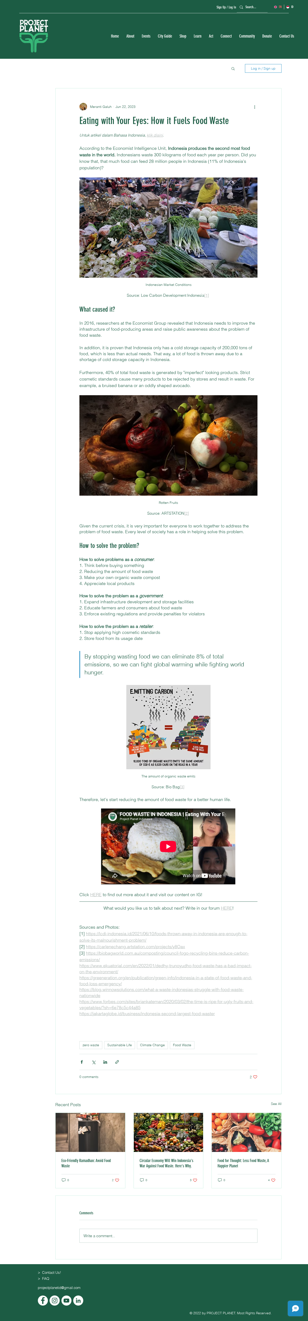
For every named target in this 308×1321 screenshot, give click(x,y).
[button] (130, 36)
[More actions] (254, 107)
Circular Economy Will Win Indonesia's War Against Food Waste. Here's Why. (166, 1163)
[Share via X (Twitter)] (93, 1062)
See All (276, 1104)
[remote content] (168, 846)
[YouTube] (66, 1300)
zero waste (91, 1045)
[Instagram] (55, 1300)
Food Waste (182, 1045)
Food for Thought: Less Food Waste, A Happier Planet (243, 1163)
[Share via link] (117, 1062)
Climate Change (152, 1045)
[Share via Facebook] (81, 1062)
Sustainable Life (119, 1045)
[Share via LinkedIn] (105, 1062)
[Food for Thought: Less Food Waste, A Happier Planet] (246, 1132)
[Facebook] (43, 1300)
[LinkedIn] (78, 1300)
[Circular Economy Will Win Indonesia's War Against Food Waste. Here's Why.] (168, 1132)
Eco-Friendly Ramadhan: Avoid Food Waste (86, 1163)
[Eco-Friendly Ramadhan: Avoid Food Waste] (90, 1132)
